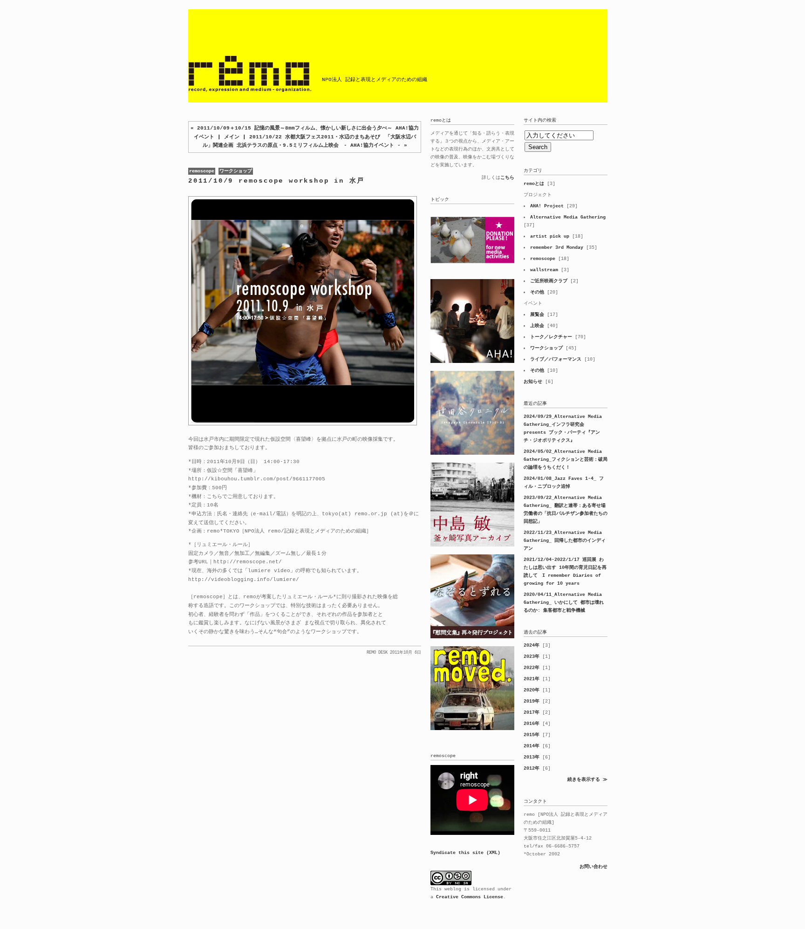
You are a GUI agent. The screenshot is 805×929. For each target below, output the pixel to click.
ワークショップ (235, 171)
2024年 (531, 645)
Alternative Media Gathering (568, 217)
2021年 (531, 679)
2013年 (531, 757)
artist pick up (549, 236)
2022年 (531, 667)
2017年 (531, 712)
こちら (507, 177)
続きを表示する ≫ (587, 779)
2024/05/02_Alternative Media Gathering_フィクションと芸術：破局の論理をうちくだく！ (565, 459)
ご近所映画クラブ (548, 281)
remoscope (201, 171)
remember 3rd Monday (556, 247)
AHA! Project (547, 206)
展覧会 (537, 314)
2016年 (531, 723)
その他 (537, 292)
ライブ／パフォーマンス (555, 359)
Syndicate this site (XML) (465, 852)
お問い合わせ (593, 866)
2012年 (531, 768)
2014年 (531, 746)
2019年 (531, 701)
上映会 (537, 325)
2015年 (531, 735)
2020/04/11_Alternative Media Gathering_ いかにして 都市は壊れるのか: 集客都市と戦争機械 (564, 602)
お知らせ (533, 381)
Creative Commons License (469, 897)
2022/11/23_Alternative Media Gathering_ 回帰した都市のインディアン (565, 540)
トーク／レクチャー (551, 337)
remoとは (534, 183)
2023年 (531, 656)
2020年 (531, 690)
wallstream (544, 270)
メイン (231, 137)
